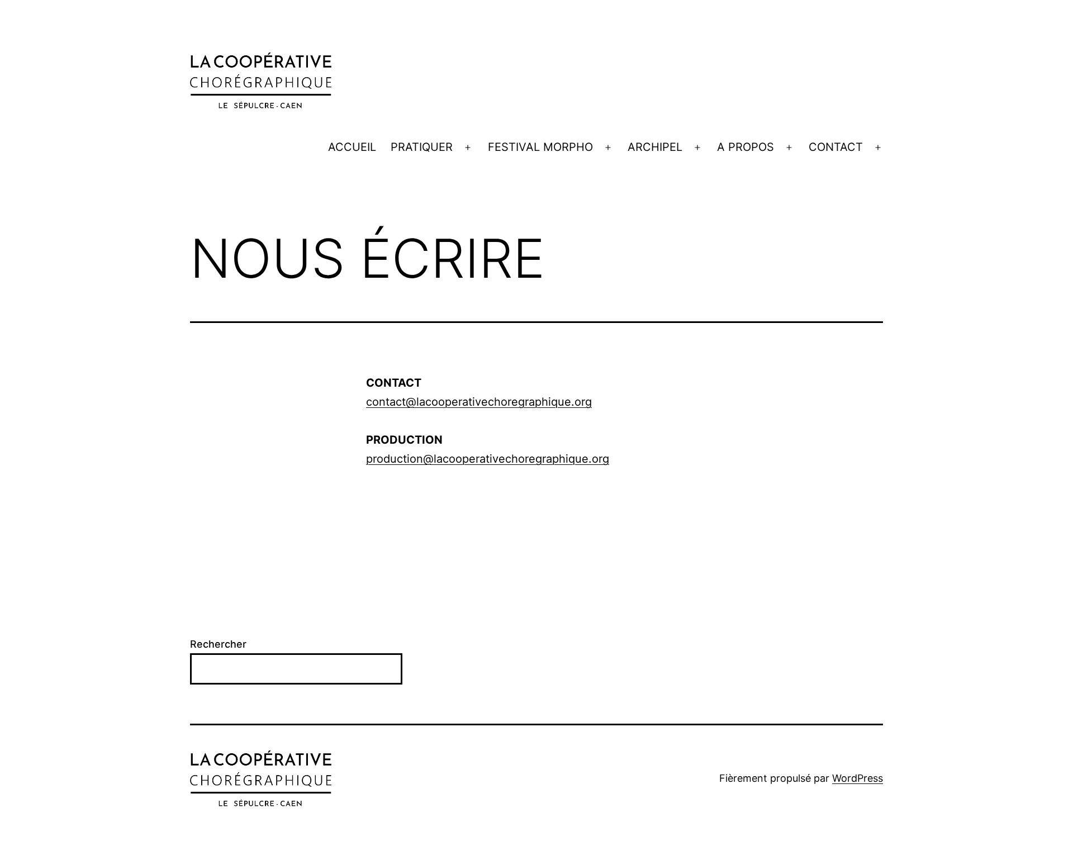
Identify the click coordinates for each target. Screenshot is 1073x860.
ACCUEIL (352, 147)
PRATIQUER (422, 147)
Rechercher (218, 644)
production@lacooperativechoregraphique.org (487, 458)
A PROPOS (745, 147)
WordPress (857, 778)
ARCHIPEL (655, 147)
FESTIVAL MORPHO (540, 147)
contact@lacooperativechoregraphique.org (479, 401)
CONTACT (836, 147)
